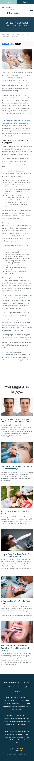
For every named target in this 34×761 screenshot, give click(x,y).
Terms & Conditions (10, 687)
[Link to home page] (14, 10)
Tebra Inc (16, 682)
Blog (18, 34)
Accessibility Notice (24, 687)
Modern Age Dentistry (8, 34)
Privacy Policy (26, 682)
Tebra (25, 754)
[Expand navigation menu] (31, 10)
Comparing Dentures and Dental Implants (15, 35)
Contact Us (17, 692)
